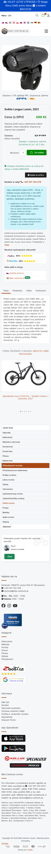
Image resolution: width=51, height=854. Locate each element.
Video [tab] (29, 290)
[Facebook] (3, 605)
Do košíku (39, 152)
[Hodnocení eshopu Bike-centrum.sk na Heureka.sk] (12, 261)
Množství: (14, 153)
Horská (4, 647)
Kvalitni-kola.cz (16, 273)
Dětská (4, 656)
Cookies (4, 843)
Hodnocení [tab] (41, 290)
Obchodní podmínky (11, 708)
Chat (9, 556)
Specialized (6, 717)
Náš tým (5, 702)
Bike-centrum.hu (17, 278)
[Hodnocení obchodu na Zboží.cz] (13, 668)
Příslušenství (7, 659)
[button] (20, 411)
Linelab (30, 850)
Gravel (4, 650)
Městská (5, 644)
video (6, 245)
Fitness (4, 653)
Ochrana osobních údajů (12, 711)
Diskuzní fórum (8, 720)
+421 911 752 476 (32, 182)
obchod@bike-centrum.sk (16, 591)
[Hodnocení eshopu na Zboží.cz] (11, 256)
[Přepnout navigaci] (40, 31)
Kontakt (5, 705)
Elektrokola (6, 641)
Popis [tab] (6, 290)
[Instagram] (8, 605)
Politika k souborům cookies (14, 714)
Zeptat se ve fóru (36, 175)
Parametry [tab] (17, 290)
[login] (48, 15)
